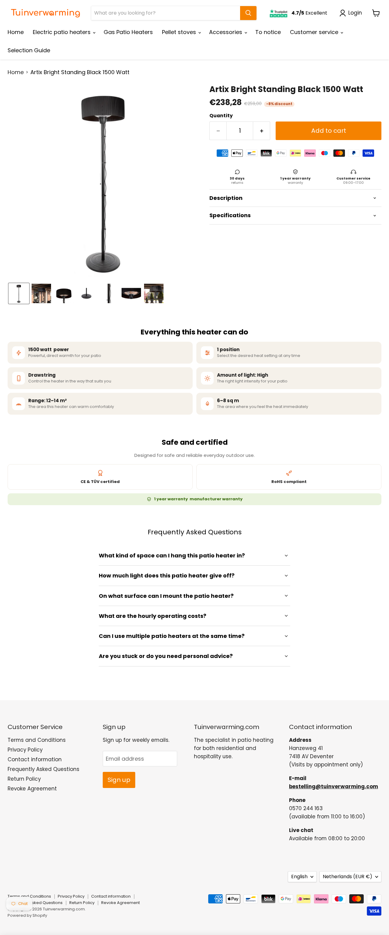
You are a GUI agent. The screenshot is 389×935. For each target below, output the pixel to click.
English (299, 876)
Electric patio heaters (62, 32)
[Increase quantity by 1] (261, 131)
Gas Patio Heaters (128, 32)
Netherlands (347, 876)
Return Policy (24, 779)
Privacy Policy (25, 749)
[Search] (248, 13)
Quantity (221, 115)
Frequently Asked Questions (43, 769)
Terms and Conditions (37, 740)
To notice (268, 32)
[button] (352, 13)
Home (16, 32)
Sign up (119, 780)
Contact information (35, 759)
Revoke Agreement (32, 788)
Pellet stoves (180, 32)
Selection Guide (29, 50)
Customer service (315, 32)
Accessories (226, 32)
